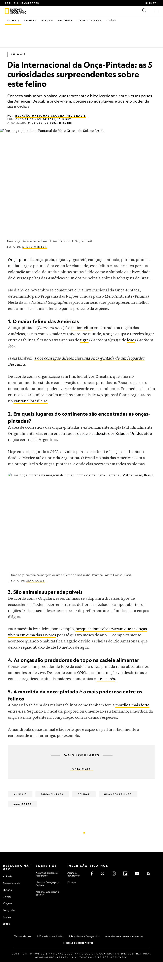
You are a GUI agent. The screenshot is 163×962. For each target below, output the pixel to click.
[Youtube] (138, 875)
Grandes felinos (118, 794)
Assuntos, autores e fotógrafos (47, 874)
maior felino (82, 328)
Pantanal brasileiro (31, 401)
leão (131, 340)
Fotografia (9, 910)
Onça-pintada (20, 260)
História (65, 20)
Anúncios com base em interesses (124, 936)
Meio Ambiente (90, 20)
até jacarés (106, 679)
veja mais (81, 769)
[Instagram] (115, 875)
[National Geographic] (7, 11)
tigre (84, 340)
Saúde (111, 20)
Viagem (47, 20)
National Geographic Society (47, 893)
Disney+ (152, 3)
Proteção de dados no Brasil (78, 942)
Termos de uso (22, 936)
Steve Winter (34, 246)
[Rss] (150, 875)
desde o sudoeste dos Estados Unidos (110, 434)
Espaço (7, 916)
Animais (13, 20)
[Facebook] (93, 875)
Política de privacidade (49, 936)
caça (115, 452)
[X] (103, 875)
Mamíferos (23, 804)
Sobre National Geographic (84, 936)
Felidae (84, 794)
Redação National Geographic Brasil (50, 115)
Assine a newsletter (22, 3)
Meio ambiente (11, 883)
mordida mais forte (132, 705)
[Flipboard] (126, 875)
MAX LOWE (35, 580)
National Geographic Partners (47, 884)
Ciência (30, 20)
